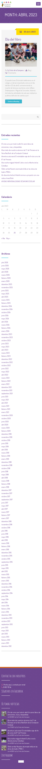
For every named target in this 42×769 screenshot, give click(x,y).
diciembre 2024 (6, 306)
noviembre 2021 (6, 390)
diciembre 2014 (6, 584)
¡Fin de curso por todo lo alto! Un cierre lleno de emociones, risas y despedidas (24, 713)
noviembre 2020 (7, 415)
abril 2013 (4, 634)
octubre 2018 (5, 468)
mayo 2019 (5, 446)
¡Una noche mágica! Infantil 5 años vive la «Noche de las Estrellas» (21, 740)
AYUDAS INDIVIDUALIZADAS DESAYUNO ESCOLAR (18, 181)
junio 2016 (4, 534)
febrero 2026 (6, 278)
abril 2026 (4, 272)
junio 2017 (4, 503)
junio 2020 (5, 421)
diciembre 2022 (6, 359)
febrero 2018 (5, 484)
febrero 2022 (6, 381)
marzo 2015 (5, 574)
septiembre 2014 (7, 593)
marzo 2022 (5, 378)
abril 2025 (4, 297)
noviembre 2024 (7, 309)
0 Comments (12, 73)
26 (15, 233)
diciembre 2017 (6, 490)
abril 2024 (4, 322)
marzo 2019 (5, 453)
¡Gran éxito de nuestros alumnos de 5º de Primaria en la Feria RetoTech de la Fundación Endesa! (23, 722)
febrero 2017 (5, 515)
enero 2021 (5, 412)
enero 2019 (5, 459)
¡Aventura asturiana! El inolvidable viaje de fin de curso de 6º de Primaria (23, 732)
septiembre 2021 (7, 393)
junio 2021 (4, 397)
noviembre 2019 (6, 437)
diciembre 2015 (6, 553)
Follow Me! (21, 761)
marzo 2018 (5, 481)
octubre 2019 (5, 440)
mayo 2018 (5, 475)
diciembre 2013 (6, 615)
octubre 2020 (6, 418)
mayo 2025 (5, 294)
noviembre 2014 (6, 587)
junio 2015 (4, 565)
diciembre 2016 (6, 521)
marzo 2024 (5, 325)
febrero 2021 (5, 409)
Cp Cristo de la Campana (15, 70)
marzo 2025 (5, 300)
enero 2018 (5, 487)
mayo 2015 (5, 568)
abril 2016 (4, 540)
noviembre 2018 (6, 465)
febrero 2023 (6, 356)
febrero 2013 (5, 640)
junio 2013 (4, 627)
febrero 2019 (5, 456)
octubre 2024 (5, 312)
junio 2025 (5, 290)
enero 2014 (5, 612)
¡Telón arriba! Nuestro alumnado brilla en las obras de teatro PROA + (23, 748)
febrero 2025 (6, 303)
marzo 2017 (5, 512)
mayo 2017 (4, 506)
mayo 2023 (5, 347)
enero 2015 (5, 581)
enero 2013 (5, 643)
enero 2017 (5, 518)
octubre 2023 (6, 340)
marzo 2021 (5, 406)
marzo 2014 (5, 606)
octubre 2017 (5, 496)
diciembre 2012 (6, 646)
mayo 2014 (4, 599)
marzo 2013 (5, 637)
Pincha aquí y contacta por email (14, 685)
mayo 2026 (5, 269)
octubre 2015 (5, 559)
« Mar (3, 238)
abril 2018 (4, 478)
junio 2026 (5, 265)
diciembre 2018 (6, 462)
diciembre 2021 (6, 387)
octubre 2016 (5, 528)
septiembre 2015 (7, 562)
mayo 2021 (5, 400)
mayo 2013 (5, 630)
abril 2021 (4, 403)
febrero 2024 (5, 328)
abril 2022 (4, 375)
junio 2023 (5, 343)
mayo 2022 (5, 372)
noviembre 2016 (6, 524)
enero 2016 (5, 549)
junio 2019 (4, 443)
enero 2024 (5, 331)
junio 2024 (4, 315)
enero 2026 (5, 281)
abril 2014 (4, 602)
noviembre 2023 (7, 337)
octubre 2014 (5, 590)
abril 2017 (4, 509)
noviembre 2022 (7, 362)
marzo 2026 (5, 275)
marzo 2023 (5, 353)
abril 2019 (4, 450)
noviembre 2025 (7, 287)
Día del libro (13, 39)
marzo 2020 (5, 428)
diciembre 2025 (6, 284)
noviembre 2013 (6, 618)
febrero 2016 (5, 546)
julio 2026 (4, 262)
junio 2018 (4, 471)
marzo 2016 (5, 543)
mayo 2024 (5, 319)
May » (8, 238)
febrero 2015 (5, 577)
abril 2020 (4, 425)
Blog (29, 70)
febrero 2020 (6, 431)
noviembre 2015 (6, 556)
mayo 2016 (5, 537)
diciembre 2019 (6, 434)
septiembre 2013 (7, 624)
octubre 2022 (6, 365)
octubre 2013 (5, 621)
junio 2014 (4, 596)
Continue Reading (13, 101)
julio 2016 (4, 531)
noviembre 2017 (6, 493)
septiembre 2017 (7, 499)
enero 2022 (5, 384)
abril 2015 (4, 571)
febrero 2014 (5, 609)
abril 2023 (4, 350)
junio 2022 (5, 368)
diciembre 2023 (6, 334)
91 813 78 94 (7, 687)
